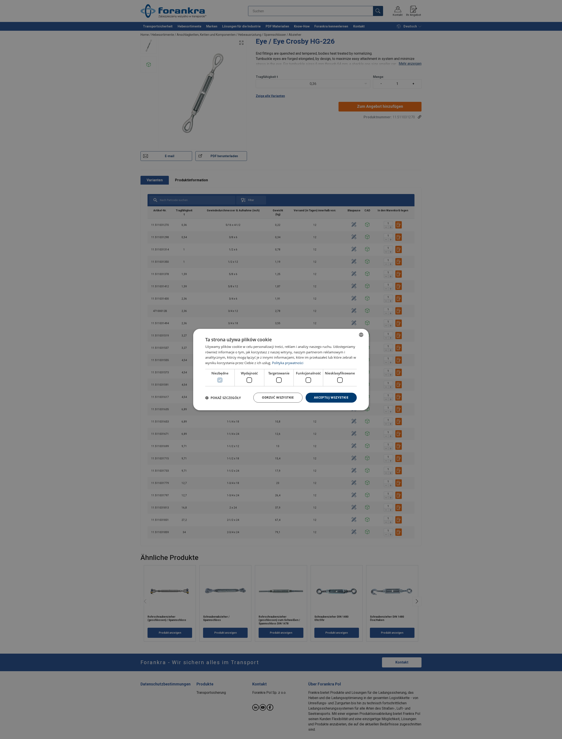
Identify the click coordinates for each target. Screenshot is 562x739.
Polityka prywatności (287, 363)
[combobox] (361, 335)
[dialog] (281, 369)
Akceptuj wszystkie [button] (331, 398)
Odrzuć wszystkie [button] (278, 398)
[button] (223, 397)
